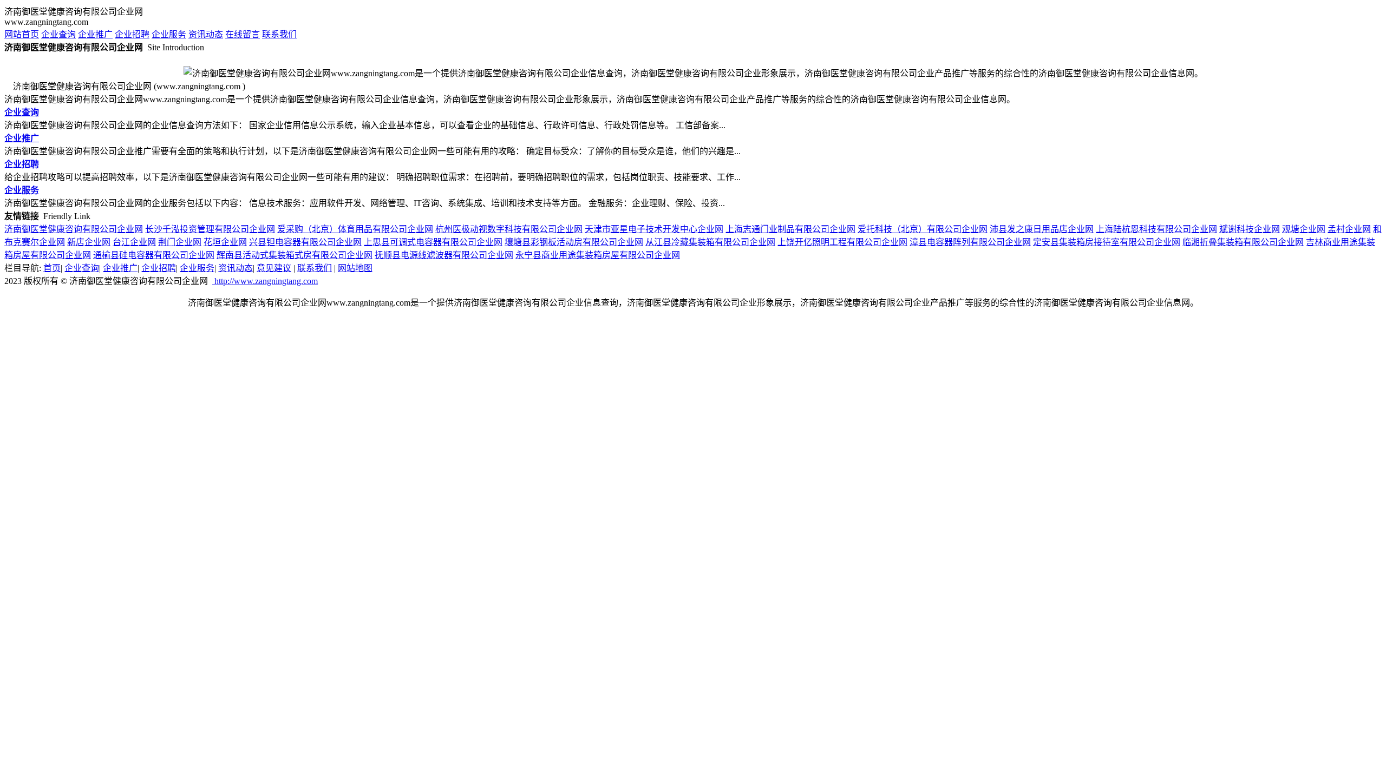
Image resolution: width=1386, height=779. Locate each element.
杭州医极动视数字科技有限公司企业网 (509, 229)
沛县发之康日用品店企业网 (1042, 229)
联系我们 (279, 34)
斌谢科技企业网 (1249, 229)
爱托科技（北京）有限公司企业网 (923, 229)
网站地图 (355, 268)
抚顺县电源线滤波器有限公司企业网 (444, 255)
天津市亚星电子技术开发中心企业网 (654, 229)
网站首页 (21, 34)
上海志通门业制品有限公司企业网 (790, 229)
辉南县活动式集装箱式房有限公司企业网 (294, 255)
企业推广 (95, 34)
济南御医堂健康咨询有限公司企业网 (73, 229)
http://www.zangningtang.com (265, 281)
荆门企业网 (179, 242)
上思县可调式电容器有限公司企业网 (433, 242)
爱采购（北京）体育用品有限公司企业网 (355, 229)
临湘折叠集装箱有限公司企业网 (1243, 242)
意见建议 (274, 268)
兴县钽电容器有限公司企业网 (305, 242)
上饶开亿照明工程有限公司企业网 (842, 242)
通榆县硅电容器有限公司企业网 (153, 255)
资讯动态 (205, 34)
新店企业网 (88, 242)
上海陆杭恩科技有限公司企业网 (1156, 229)
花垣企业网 (225, 242)
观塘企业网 (1303, 229)
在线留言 (242, 34)
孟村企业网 (1349, 229)
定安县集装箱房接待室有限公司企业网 (1106, 242)
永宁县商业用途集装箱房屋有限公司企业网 (597, 255)
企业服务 (169, 34)
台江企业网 (134, 242)
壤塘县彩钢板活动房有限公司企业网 (574, 242)
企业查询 (58, 34)
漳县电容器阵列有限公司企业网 (970, 242)
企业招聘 (132, 34)
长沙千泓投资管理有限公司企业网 (210, 229)
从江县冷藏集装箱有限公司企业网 (710, 242)
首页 (52, 268)
